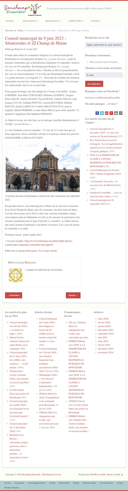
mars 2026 (103, 318)
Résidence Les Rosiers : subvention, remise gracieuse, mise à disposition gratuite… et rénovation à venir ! (19, 446)
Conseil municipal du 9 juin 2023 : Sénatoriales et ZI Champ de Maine (36, 40)
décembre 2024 (105, 348)
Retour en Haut (113, 474)
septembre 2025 (106, 333)
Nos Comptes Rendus (47, 250)
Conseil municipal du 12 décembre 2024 (18, 427)
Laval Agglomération (36, 483)
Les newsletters (106, 483)
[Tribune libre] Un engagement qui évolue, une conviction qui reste (78, 330)
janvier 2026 (104, 326)
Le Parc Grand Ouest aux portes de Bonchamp (19, 393)
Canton (52, 483)
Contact (95, 21)
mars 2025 (103, 341)
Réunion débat (89, 483)
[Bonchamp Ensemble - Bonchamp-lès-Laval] (22, 14)
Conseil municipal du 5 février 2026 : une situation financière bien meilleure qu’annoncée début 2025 (48, 360)
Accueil (10, 21)
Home (20, 30)
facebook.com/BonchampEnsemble (102, 97)
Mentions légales (11, 488)
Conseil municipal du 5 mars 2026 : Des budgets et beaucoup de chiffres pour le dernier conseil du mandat (48, 330)
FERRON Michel (77, 341)
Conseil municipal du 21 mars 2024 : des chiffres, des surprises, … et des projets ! (19, 360)
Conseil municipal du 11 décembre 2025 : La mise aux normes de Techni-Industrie (104, 132)
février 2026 (104, 322)
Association (29, 21)
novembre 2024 (105, 352)
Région (76, 483)
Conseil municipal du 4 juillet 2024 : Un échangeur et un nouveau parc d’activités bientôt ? (19, 408)
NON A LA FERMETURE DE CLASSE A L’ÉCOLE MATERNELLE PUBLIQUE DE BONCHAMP (77, 356)
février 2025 (104, 344)
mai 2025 (102, 337)
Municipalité (52, 21)
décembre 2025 (105, 329)
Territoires (75, 21)
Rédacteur (19, 49)
